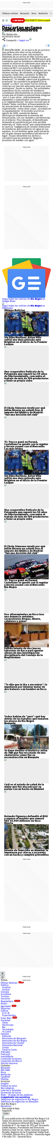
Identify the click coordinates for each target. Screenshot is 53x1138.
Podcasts (5, 1054)
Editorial (6, 1036)
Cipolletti (5, 1076)
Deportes (5, 1008)
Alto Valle (5, 1070)
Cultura (4, 1010)
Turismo (5, 996)
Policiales (5, 1052)
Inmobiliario (7, 1056)
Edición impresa (9, 1063)
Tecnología (7, 1029)
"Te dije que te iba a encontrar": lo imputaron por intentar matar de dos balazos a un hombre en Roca (25, 687)
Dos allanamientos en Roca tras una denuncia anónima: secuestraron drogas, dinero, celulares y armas (24, 618)
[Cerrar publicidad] (2, 973)
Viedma (4, 1079)
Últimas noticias (10, 13)
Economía (6, 994)
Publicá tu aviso (9, 1086)
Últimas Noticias (12, 983)
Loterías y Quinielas (11, 1090)
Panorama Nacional (12, 1045)
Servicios (5, 998)
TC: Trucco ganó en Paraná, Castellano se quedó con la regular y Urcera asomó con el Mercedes (26, 444)
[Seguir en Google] (3, 47)
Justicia (6, 989)
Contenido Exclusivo (11, 1058)
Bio (3, 1027)
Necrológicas (7, 1088)
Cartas (5, 1047)
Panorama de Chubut (13, 1043)
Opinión (5, 1034)
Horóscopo (7, 1025)
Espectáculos (9, 1015)
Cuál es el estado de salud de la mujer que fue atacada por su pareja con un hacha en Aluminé (24, 787)
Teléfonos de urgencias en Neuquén (19, 1101)
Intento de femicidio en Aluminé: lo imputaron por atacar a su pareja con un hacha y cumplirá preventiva (26, 852)
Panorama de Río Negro (14, 1040)
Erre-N (5, 1013)
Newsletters (10, 1001)
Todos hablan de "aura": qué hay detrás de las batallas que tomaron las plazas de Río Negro (26, 719)
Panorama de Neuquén (14, 1038)
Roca (34, 13)
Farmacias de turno (11, 1092)
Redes (4, 1003)
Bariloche (43, 13)
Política (4, 985)
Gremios (6, 987)
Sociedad (7, 25)
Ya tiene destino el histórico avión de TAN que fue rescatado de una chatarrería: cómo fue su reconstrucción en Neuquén (25, 754)
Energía (5, 992)
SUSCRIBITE (37, 20)
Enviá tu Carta (9, 1049)
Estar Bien (8, 1018)
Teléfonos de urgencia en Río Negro (19, 1099)
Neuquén (24, 13)
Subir (6, 1113)
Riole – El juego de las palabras (17, 1095)
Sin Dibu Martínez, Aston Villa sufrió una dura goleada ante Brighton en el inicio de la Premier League (25, 341)
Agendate (8, 1006)
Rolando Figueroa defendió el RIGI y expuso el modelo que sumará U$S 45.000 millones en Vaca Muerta (26, 820)
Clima (5, 1022)
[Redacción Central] (3, 32)
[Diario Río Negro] (7, 20)
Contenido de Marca (11, 1061)
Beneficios (6, 1106)
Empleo (4, 1083)
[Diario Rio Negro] (3, 1116)
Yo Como (6, 1031)
